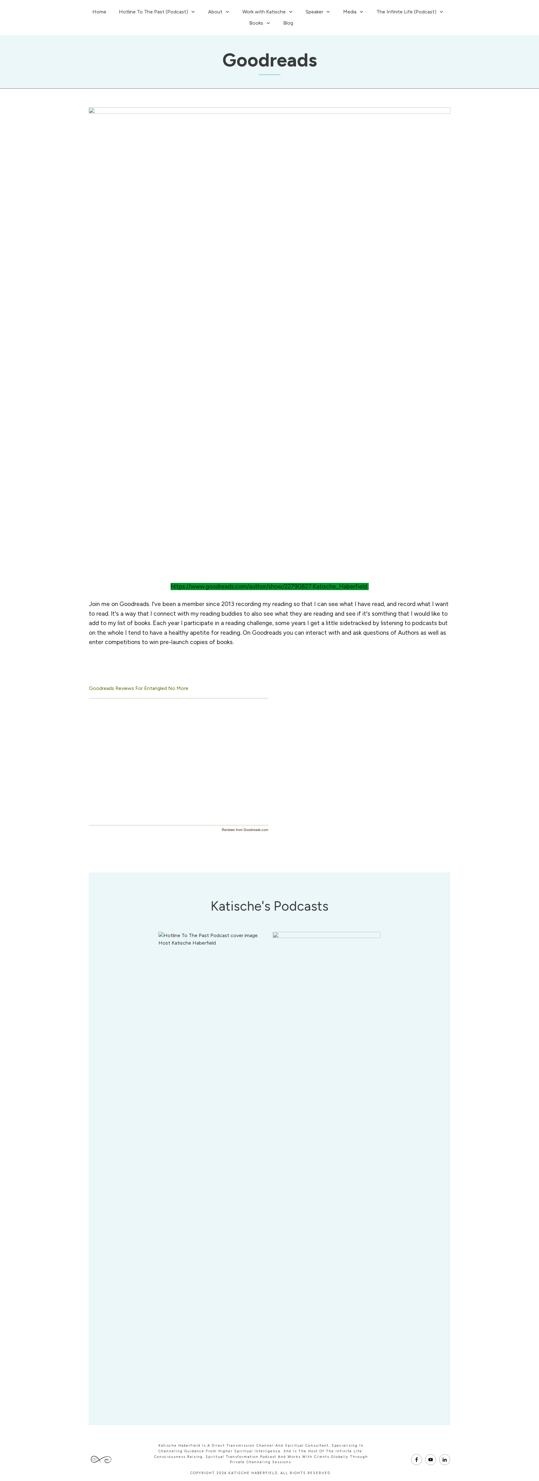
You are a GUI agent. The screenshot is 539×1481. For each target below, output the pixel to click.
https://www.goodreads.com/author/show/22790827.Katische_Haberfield (269, 586)
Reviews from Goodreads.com (245, 829)
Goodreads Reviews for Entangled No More (138, 688)
